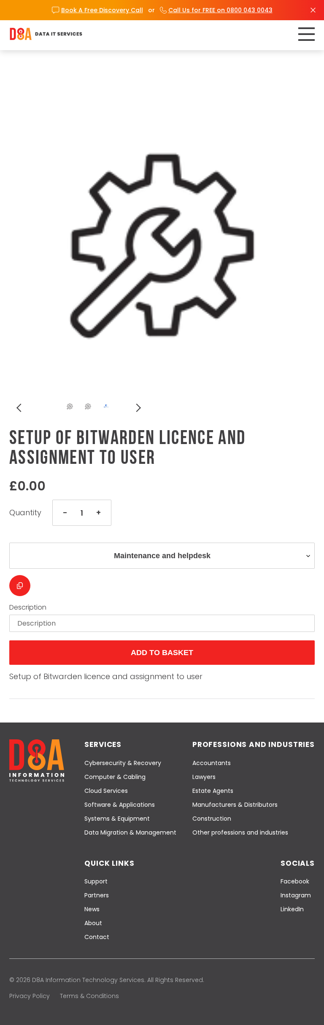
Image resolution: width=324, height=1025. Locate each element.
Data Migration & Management (130, 832)
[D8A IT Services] (46, 34)
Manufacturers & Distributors (235, 804)
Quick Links (109, 863)
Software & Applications (119, 804)
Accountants (211, 763)
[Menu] (306, 34)
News (92, 909)
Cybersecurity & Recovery (122, 763)
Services (103, 744)
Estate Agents (212, 791)
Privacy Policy (29, 996)
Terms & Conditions (89, 996)
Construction (211, 818)
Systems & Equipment (117, 818)
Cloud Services (106, 791)
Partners (96, 895)
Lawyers (204, 777)
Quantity (25, 513)
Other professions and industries (240, 832)
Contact (96, 937)
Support (96, 881)
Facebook (295, 881)
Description (27, 607)
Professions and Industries (253, 744)
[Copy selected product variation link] (19, 585)
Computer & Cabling (115, 777)
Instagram (296, 895)
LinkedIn (292, 909)
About (93, 923)
